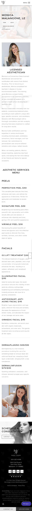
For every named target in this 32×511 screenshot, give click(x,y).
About (12, 22)
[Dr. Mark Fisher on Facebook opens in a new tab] (14, 471)
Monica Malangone (8, 26)
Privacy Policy (21, 485)
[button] (3, 504)
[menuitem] (10, 471)
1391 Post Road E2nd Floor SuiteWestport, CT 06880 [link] (16, 464)
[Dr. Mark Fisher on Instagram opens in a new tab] (10, 471)
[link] (16, 459)
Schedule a (12, 430)
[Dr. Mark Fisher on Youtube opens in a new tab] (18, 471)
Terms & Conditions (12, 485)
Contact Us (8, 437)
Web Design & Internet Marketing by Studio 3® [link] (16, 482)
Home (4, 22)
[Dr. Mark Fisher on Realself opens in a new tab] (21, 471)
